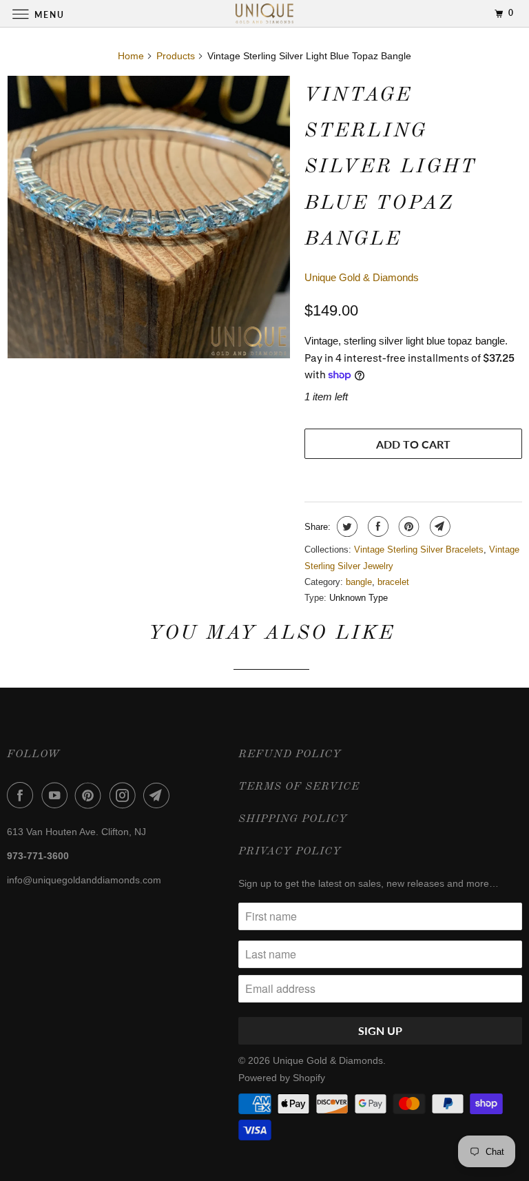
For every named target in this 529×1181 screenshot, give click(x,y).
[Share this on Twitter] (345, 526)
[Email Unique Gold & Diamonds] (159, 795)
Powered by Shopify (281, 1077)
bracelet (393, 582)
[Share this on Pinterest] (407, 526)
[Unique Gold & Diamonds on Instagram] (125, 795)
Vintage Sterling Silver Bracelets (419, 549)
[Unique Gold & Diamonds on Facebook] (23, 795)
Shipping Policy (293, 819)
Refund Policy (290, 754)
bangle (359, 582)
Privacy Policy (290, 851)
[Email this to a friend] (438, 526)
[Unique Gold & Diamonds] (264, 13)
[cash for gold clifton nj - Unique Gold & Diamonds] (149, 217)
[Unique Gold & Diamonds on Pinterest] (91, 795)
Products (175, 55)
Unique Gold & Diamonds (361, 277)
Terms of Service (299, 786)
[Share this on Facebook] (376, 526)
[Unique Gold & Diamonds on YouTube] (57, 795)
